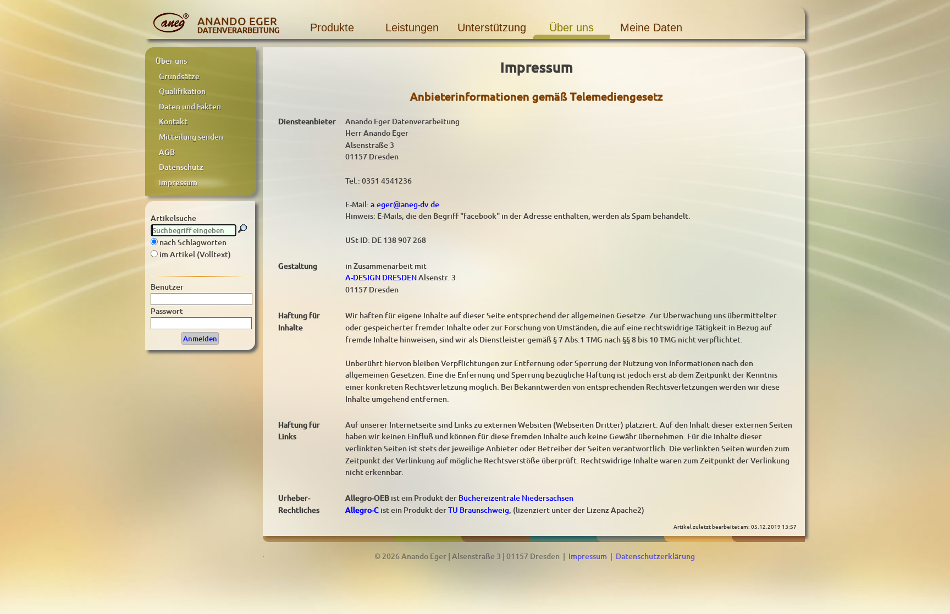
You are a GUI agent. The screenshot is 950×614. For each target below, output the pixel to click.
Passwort (167, 311)
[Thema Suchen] (242, 228)
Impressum (587, 556)
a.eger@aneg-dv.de (405, 204)
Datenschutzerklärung (655, 556)
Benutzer (167, 286)
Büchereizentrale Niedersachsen (516, 498)
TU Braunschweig (478, 510)
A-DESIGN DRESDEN (381, 277)
